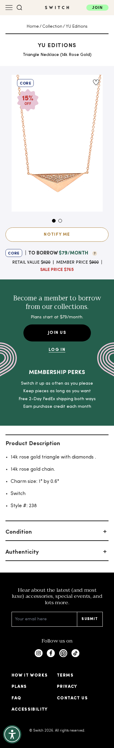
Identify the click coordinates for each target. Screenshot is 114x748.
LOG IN (57, 350)
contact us (72, 698)
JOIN (97, 7)
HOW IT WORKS (30, 675)
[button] (19, 8)
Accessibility (30, 709)
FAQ (17, 698)
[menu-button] (9, 7)
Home (33, 26)
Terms (65, 675)
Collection (52, 26)
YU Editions (77, 26)
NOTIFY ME (57, 234)
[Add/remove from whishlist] (95, 82)
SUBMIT (89, 619)
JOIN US (57, 333)
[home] (57, 7)
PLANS (19, 686)
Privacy (67, 686)
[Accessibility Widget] (12, 734)
